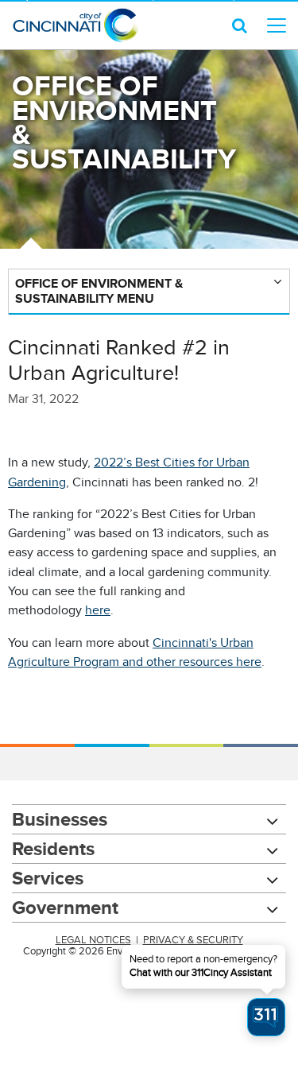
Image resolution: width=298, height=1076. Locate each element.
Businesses (59, 819)
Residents (53, 848)
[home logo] (75, 25)
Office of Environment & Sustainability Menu (99, 291)
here (97, 610)
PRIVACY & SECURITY (193, 940)
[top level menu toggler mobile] (276, 25)
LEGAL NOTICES (93, 940)
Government (65, 907)
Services (47, 877)
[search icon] (239, 25)
